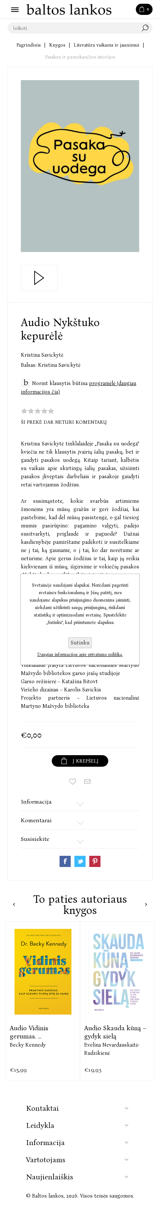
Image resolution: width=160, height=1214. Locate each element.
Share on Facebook (65, 861)
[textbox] (72, 28)
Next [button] (146, 904)
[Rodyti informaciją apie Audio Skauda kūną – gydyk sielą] (117, 972)
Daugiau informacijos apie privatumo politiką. (80, 654)
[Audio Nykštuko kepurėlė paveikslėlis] (80, 166)
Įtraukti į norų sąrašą (72, 781)
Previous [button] (13, 904)
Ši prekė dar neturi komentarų (64, 422)
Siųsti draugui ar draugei (87, 781)
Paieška (147, 28)
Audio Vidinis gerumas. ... (29, 1032)
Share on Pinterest (94, 861)
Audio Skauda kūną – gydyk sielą (115, 1032)
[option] (43, 1001)
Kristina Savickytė (42, 355)
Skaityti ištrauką (39, 278)
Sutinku (80, 643)
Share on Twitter (80, 861)
